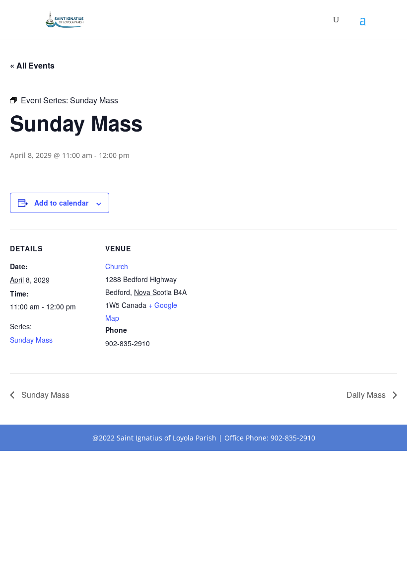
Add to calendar (61, 203)
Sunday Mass (31, 340)
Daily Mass (367, 394)
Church (116, 266)
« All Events (32, 65)
